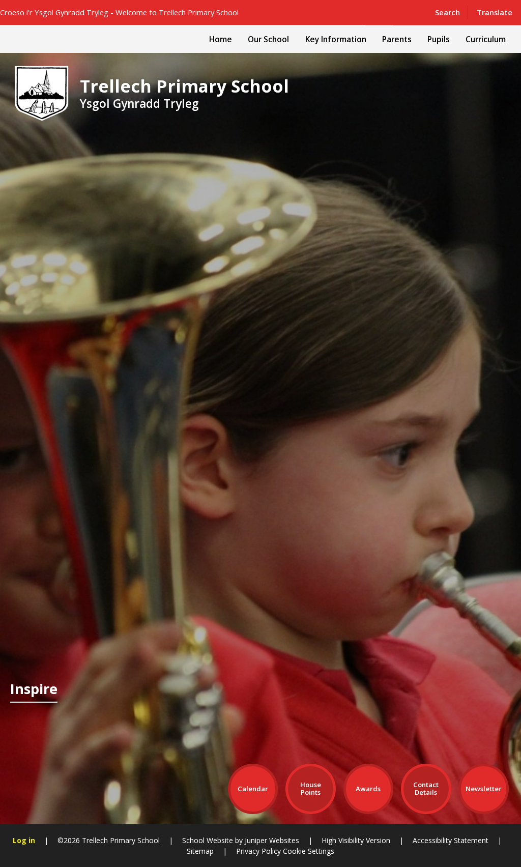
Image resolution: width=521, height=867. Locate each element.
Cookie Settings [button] (308, 851)
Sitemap (200, 851)
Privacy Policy (258, 851)
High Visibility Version (356, 840)
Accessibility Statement (450, 840)
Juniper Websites (272, 840)
